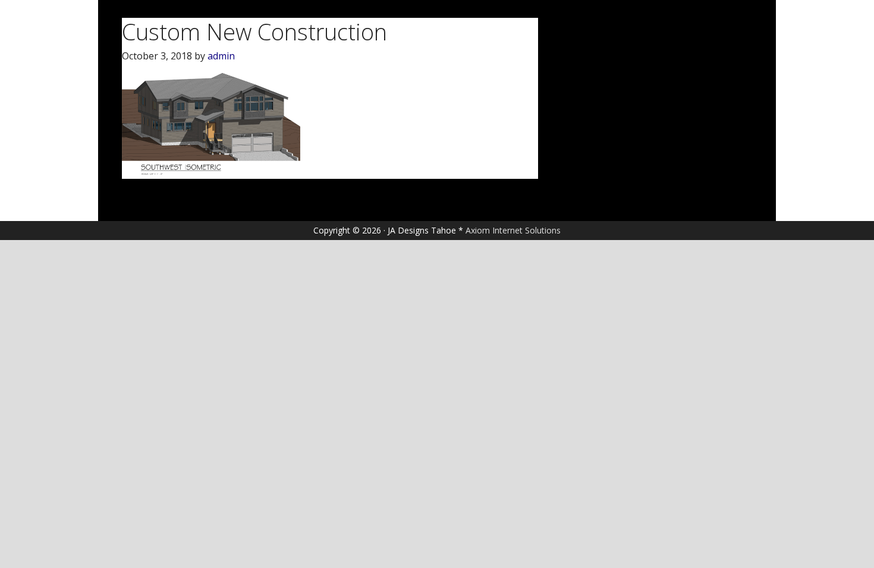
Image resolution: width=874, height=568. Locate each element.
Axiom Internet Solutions (513, 230)
